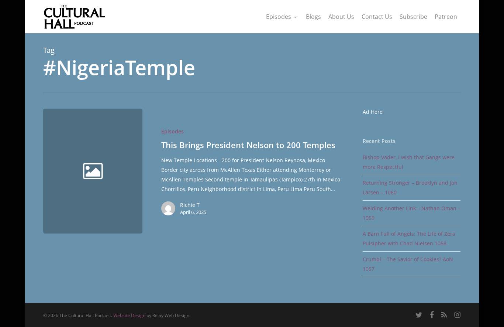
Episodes (172, 131)
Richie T (190, 204)
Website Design (129, 315)
